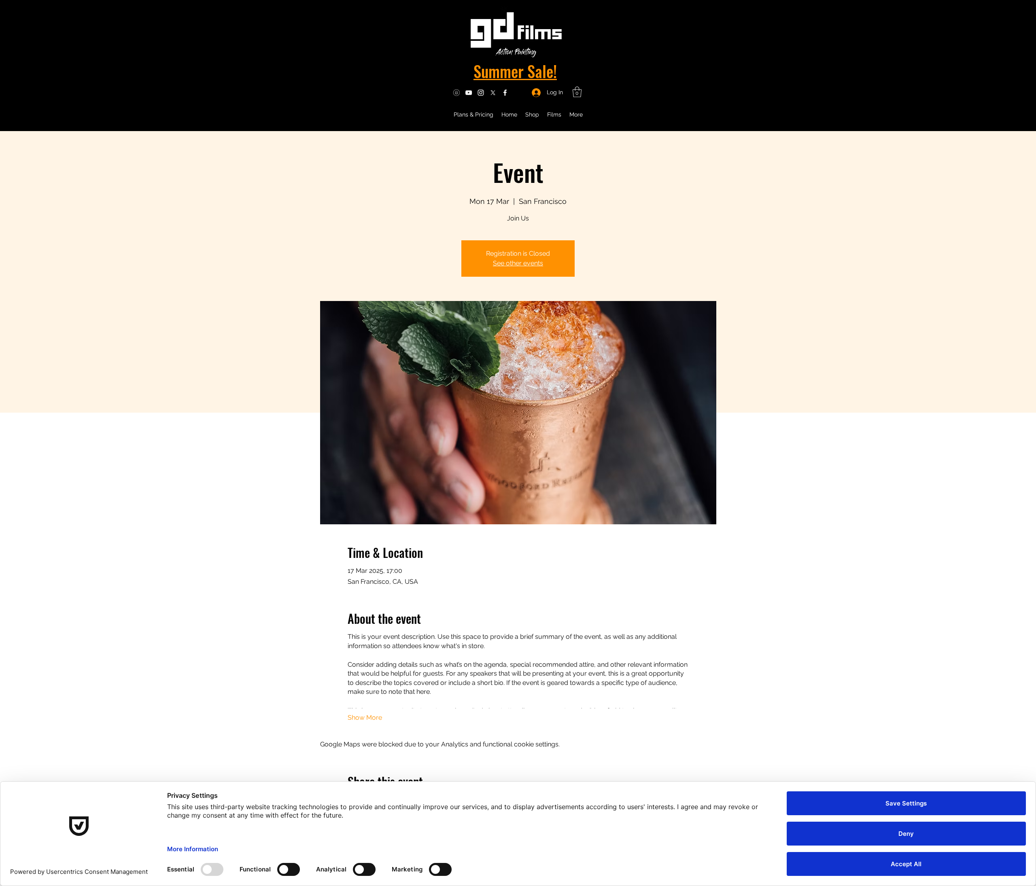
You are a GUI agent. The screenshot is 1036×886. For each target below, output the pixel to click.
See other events (518, 263)
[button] (577, 92)
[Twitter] (493, 93)
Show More (365, 717)
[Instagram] (481, 93)
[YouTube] (469, 93)
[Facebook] (505, 93)
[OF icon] (456, 93)
